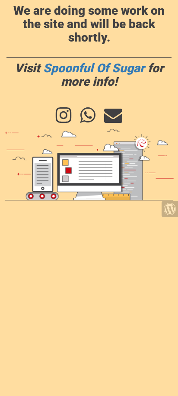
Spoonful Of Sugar (94, 68)
